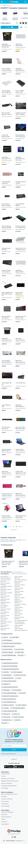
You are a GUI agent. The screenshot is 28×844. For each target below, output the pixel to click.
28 (19, 526)
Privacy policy (5, 801)
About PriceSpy (5, 773)
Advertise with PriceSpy (8, 778)
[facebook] (15, 837)
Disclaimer (4, 796)
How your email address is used (8, 753)
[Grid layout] (20, 23)
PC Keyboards (12, 541)
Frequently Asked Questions (9, 785)
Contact (3, 776)
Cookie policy (5, 803)
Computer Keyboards (7, 5)
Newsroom (4, 814)
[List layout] (23, 23)
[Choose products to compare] (21, 27)
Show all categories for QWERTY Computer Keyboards (19, 572)
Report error (14, 529)
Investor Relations (6, 817)
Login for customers (6, 783)
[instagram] (12, 837)
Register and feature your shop (9, 781)
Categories (4, 821)
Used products (5, 824)
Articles (3, 819)
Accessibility (4, 788)
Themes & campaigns (7, 812)
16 (16, 526)
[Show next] (22, 527)
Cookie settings (5, 806)
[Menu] (2, 2)
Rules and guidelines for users (9, 794)
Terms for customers (6, 799)
